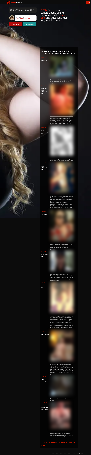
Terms (57, 453)
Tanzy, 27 (43, 211)
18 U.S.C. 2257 (63, 453)
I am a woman (29, 24)
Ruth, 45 (43, 251)
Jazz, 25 (43, 127)
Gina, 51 (43, 282)
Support (73, 453)
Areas (81, 453)
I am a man (15, 24)
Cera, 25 (43, 85)
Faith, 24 (43, 57)
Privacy (69, 453)
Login (88, 2)
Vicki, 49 (43, 376)
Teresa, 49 (44, 402)
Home (53, 453)
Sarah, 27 (43, 163)
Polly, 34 (43, 331)
